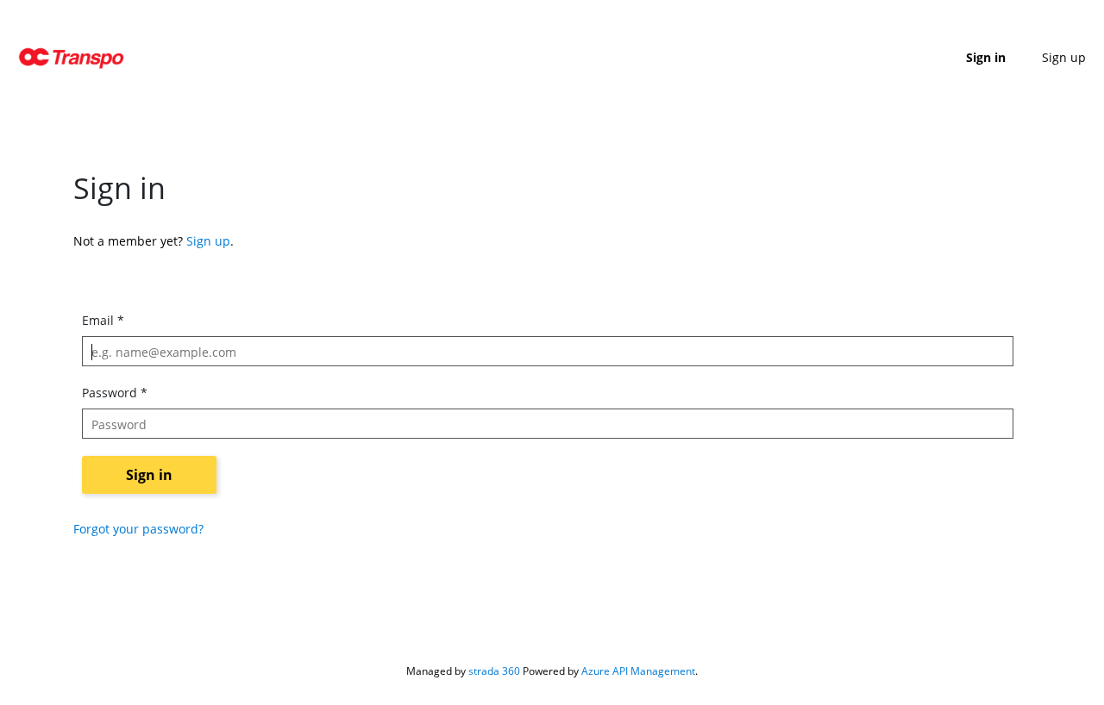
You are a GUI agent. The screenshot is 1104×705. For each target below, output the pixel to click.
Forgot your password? (138, 529)
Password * (114, 392)
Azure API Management (638, 671)
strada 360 (494, 671)
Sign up (1064, 57)
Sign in (986, 57)
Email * (103, 320)
